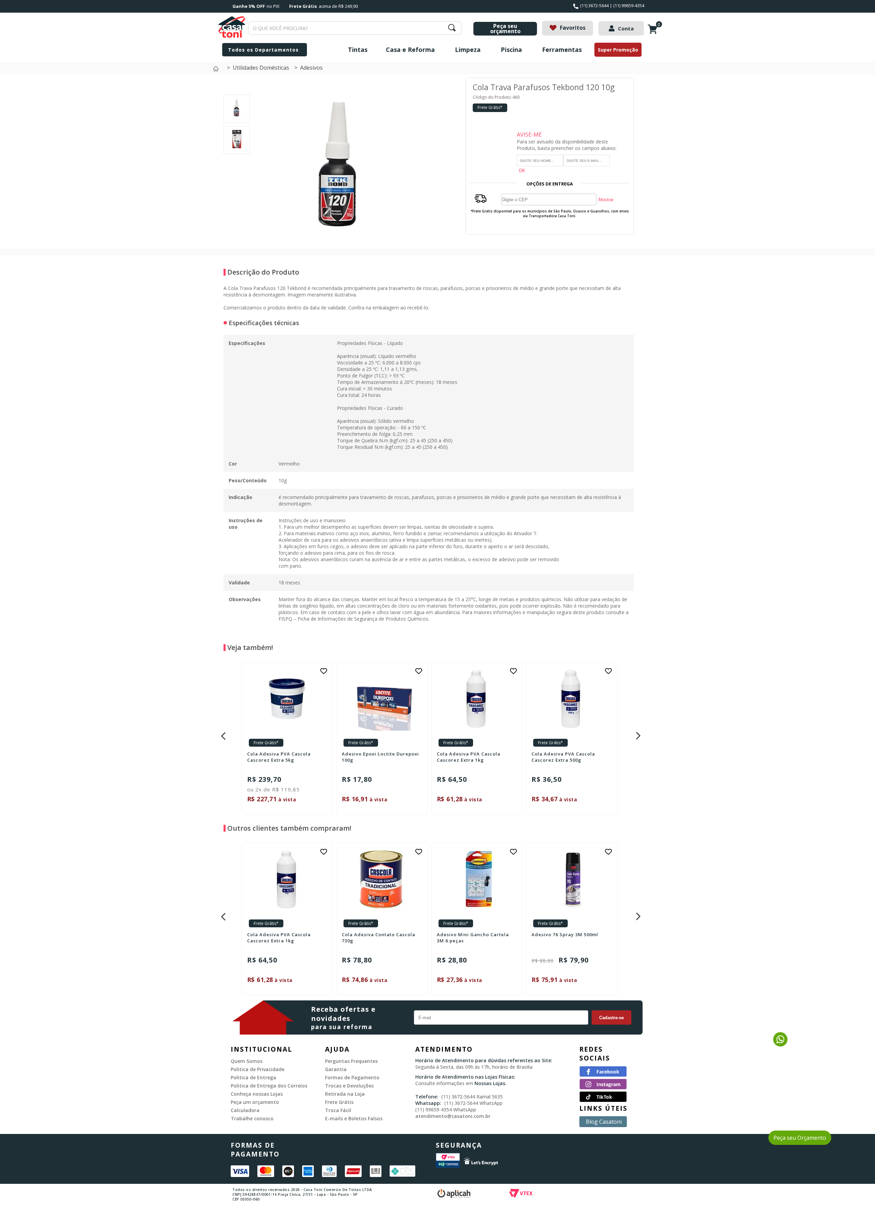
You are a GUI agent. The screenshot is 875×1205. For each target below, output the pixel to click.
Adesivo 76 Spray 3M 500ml (564, 934)
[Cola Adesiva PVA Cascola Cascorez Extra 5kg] (287, 699)
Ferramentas (562, 49)
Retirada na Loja (345, 1094)
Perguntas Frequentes (351, 1061)
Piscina (511, 49)
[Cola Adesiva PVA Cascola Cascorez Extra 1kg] (477, 699)
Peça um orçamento (255, 1102)
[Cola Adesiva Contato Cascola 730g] (382, 879)
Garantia (336, 1069)
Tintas (357, 49)
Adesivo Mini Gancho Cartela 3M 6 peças (473, 937)
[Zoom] (236, 115)
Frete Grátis (339, 1102)
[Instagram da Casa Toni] (603, 1087)
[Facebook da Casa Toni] (603, 1075)
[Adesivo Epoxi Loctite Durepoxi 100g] (382, 699)
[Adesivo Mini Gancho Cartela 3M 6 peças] (477, 879)
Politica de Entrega (253, 1077)
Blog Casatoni (604, 1121)
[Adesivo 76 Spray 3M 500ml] (571, 879)
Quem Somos (246, 1061)
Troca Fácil (338, 1110)
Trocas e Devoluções (349, 1085)
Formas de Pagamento (352, 1077)
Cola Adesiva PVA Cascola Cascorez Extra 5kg (279, 757)
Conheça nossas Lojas (257, 1094)
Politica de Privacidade (257, 1069)
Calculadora (245, 1110)
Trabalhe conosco (252, 1118)
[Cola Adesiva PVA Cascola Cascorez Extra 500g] (571, 699)
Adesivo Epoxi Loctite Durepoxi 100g (380, 757)
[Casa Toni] (217, 70)
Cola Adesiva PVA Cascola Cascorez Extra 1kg (468, 757)
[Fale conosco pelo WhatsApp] (780, 1044)
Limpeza (468, 49)
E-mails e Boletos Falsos (353, 1118)
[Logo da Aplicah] (473, 1194)
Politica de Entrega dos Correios (269, 1085)
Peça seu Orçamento (799, 1137)
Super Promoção (618, 49)
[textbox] (354, 28)
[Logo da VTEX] (560, 1194)
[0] (654, 33)
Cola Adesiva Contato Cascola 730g (378, 937)
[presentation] (222, 734)
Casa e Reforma (410, 49)
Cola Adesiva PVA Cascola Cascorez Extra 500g (563, 757)
